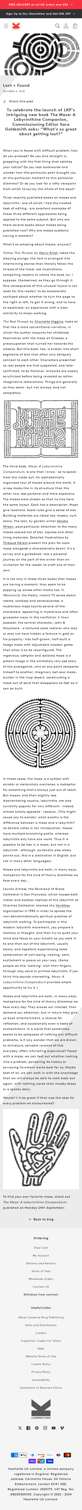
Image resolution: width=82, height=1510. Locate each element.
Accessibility (41, 1379)
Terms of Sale (40, 1271)
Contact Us (41, 1286)
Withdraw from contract (41, 1294)
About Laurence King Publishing (41, 1317)
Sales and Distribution (41, 1325)
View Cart (41, 1247)
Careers (41, 1332)
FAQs (41, 1348)
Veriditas (63, 905)
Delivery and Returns (41, 1263)
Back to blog (44, 1219)
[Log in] (66, 25)
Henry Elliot (48, 253)
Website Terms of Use (41, 1356)
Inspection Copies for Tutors (41, 1340)
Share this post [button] (21, 101)
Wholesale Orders (41, 1278)
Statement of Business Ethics (41, 1387)
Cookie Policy (40, 1364)
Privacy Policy (41, 1371)
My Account (41, 1255)
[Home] (16, 26)
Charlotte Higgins (49, 321)
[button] (6, 26)
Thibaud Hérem (15, 543)
